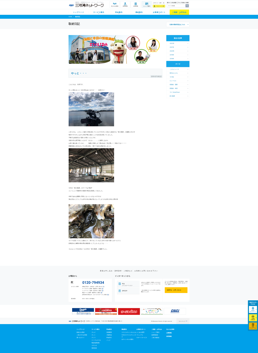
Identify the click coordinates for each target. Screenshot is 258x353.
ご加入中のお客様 (82, 335)
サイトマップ (182, 321)
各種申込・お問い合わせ (174, 290)
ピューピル (173, 80)
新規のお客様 (80, 332)
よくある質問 (140, 332)
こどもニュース (174, 69)
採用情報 (125, 6)
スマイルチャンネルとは (129, 332)
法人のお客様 (114, 6)
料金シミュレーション (127, 284)
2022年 (172, 43)
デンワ (94, 337)
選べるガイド (80, 337)
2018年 (172, 58)
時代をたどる (174, 73)
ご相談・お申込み (179, 12)
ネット (94, 335)
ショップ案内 (146, 6)
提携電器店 (154, 335)
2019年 (172, 55)
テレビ (94, 332)
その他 (172, 77)
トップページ (78, 12)
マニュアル (139, 335)
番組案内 (139, 12)
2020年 (172, 51)
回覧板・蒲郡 (174, 84)
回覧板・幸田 (174, 88)
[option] (83, 311)
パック (108, 340)
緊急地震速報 (95, 343)
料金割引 (109, 337)
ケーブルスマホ (96, 340)
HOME (70, 16)
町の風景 (172, 96)
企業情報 (135, 6)
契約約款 (94, 348)
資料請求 (124, 290)
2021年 (172, 47)
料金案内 (119, 12)
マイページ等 (160, 6)
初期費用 (109, 332)
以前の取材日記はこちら (177, 24)
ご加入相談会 (155, 337)
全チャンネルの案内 (127, 339)
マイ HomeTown (175, 92)
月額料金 (109, 335)
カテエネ (94, 345)
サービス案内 (98, 12)
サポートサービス (141, 337)
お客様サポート (159, 12)
